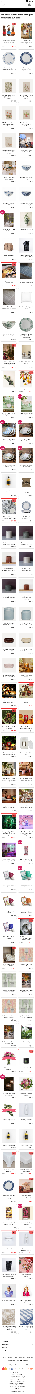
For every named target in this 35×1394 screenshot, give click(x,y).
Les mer (17, 1388)
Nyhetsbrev (11, 1361)
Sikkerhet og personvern (26, 1357)
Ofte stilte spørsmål (22, 1361)
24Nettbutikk (21, 1391)
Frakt (4, 1357)
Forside (3, 10)
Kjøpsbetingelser (12, 1357)
